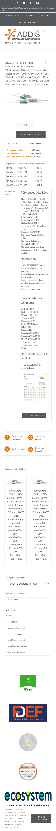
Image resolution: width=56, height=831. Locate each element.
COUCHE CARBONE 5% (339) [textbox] (27, 584)
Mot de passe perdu (16, 652)
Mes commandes (15, 634)
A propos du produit (10, 193)
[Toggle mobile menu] (50, 31)
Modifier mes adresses (17, 646)
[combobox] (28, 584)
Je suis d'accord (41, 818)
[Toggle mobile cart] (37, 31)
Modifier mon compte (17, 640)
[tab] (10, 192)
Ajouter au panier (31, 134)
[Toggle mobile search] (43, 31)
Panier (10, 615)
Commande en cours (16, 628)
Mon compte (13, 622)
